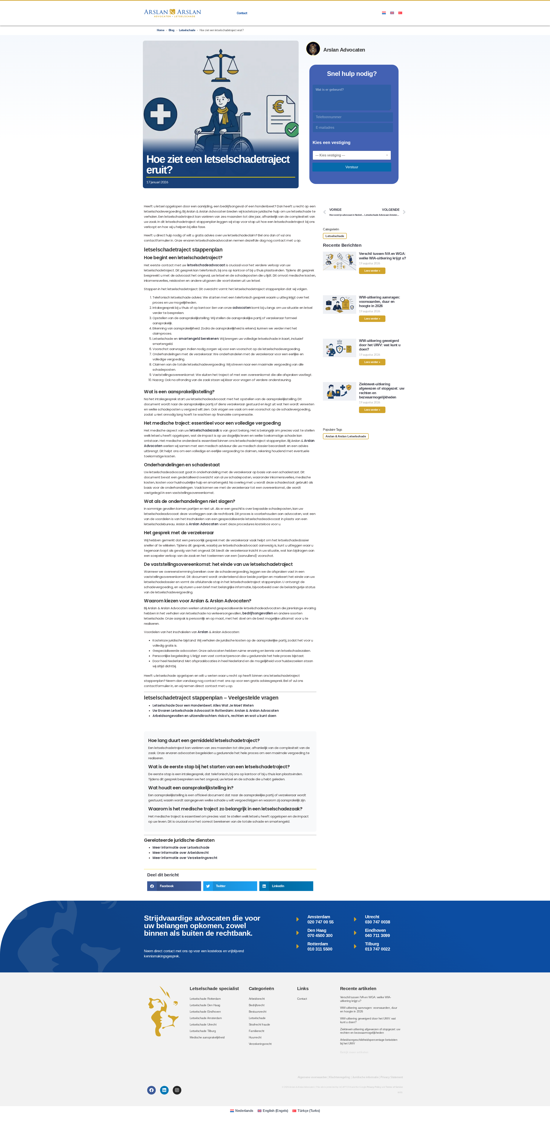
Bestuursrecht (257, 1011)
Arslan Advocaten (203, 524)
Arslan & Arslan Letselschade (345, 436)
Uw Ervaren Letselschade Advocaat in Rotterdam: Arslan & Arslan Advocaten (216, 710)
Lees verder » (372, 270)
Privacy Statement (391, 1077)
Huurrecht (255, 1037)
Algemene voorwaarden (312, 1077)
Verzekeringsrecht (260, 1043)
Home (160, 30)
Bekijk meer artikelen (354, 1052)
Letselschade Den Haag (205, 1005)
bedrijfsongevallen (257, 613)
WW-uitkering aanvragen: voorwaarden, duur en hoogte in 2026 (379, 301)
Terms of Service (394, 1087)
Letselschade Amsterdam (206, 1018)
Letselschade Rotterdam (205, 998)
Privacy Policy (374, 1087)
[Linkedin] (164, 1090)
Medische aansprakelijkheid (207, 1037)
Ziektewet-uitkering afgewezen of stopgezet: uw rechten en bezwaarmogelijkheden (370, 1031)
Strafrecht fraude (259, 1024)
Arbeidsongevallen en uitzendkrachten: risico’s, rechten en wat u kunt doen (214, 715)
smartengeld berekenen (199, 338)
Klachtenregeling (339, 1077)
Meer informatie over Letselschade (181, 847)
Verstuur (351, 167)
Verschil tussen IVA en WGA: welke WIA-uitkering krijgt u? (382, 256)
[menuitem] (384, 13)
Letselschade (187, 30)
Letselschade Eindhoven (205, 1011)
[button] (174, 886)
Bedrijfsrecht (256, 1005)
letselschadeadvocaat (206, 265)
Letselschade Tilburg (203, 1031)
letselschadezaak (204, 430)
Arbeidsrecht (257, 998)
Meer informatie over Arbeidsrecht (181, 852)
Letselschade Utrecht (203, 1024)
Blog (171, 30)
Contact (242, 13)
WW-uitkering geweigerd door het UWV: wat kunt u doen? (379, 345)
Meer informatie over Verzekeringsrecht (185, 858)
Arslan (203, 632)
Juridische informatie (365, 1077)
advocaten (241, 307)
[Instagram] (177, 1090)
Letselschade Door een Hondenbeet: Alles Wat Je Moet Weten (203, 705)
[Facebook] (151, 1090)
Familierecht (256, 1031)
